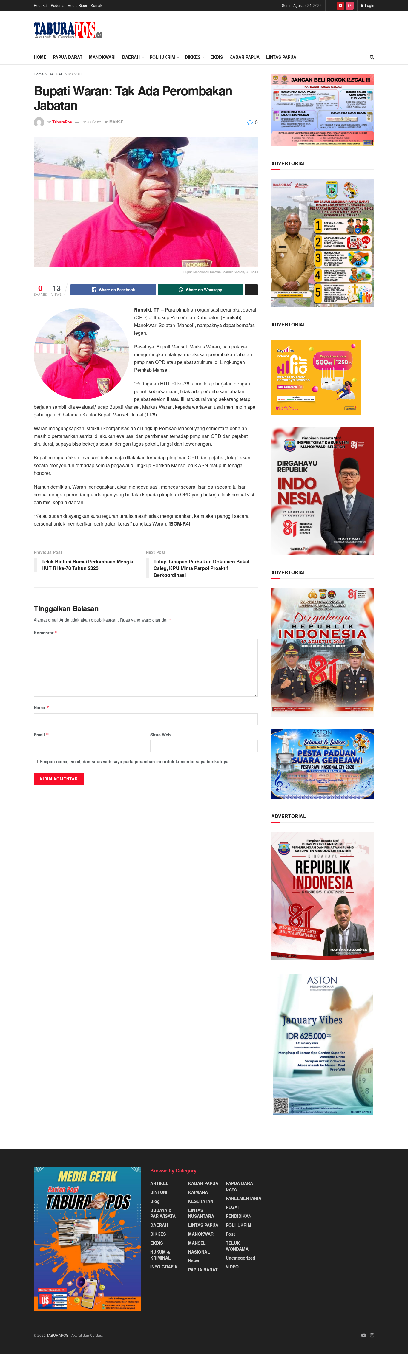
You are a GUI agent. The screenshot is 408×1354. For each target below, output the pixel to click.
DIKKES (192, 57)
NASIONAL (199, 1252)
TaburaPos (62, 122)
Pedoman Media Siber (69, 5)
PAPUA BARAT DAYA (240, 1186)
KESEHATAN (200, 1201)
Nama (41, 707)
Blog (155, 1201)
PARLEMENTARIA (243, 1198)
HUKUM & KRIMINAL (160, 1255)
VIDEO (232, 1267)
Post (230, 1234)
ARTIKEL (159, 1183)
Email (41, 735)
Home (40, 57)
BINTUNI (158, 1192)
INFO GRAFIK (164, 1267)
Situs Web (160, 735)
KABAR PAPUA (244, 57)
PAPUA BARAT (67, 57)
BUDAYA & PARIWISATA (163, 1213)
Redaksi (40, 5)
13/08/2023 (92, 122)
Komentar (46, 633)
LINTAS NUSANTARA (201, 1213)
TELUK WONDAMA (237, 1246)
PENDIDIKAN (238, 1216)
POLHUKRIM (162, 57)
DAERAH (131, 57)
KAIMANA (198, 1192)
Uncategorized (240, 1258)
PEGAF (233, 1207)
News (193, 1261)
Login (369, 5)
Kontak (96, 5)
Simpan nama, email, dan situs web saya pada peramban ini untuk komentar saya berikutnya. (135, 761)
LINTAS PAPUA (281, 57)
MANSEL (75, 73)
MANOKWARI (102, 57)
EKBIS (216, 57)
